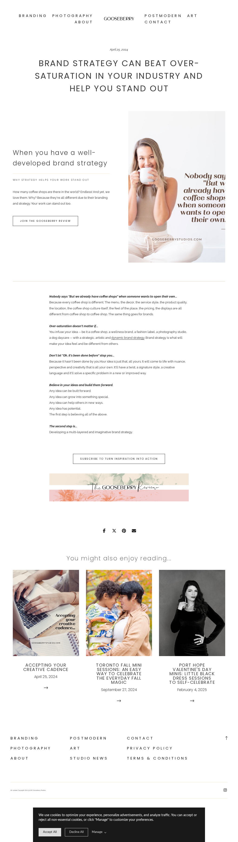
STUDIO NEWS (89, 758)
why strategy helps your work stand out (51, 180)
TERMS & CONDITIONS (157, 758)
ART (192, 15)
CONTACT (158, 22)
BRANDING (33, 15)
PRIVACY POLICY (150, 748)
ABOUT (84, 22)
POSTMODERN (163, 15)
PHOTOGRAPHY (72, 15)
